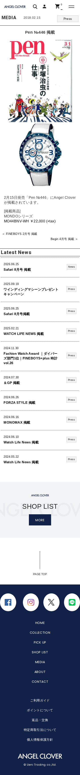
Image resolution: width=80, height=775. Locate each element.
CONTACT (40, 681)
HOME (40, 623)
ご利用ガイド (40, 700)
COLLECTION (40, 632)
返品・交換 (40, 720)
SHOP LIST (40, 652)
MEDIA (40, 662)
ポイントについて (40, 710)
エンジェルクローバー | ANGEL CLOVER (15, 6)
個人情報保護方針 (40, 739)
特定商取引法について (40, 730)
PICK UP (40, 642)
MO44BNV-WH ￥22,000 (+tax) (30, 221)
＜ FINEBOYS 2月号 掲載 (19, 234)
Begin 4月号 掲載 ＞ (64, 239)
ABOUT (40, 672)
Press (68, 19)
